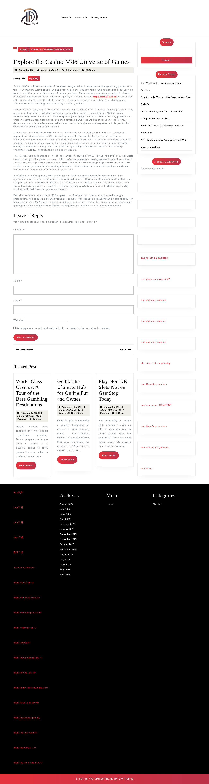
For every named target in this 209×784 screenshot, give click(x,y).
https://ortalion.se (23, 582)
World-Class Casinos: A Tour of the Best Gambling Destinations (32, 393)
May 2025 (65, 569)
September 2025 (68, 549)
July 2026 (65, 509)
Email (17, 300)
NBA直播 (18, 537)
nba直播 (18, 492)
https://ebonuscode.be (26, 597)
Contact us (81, 17)
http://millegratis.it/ (24, 672)
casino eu (146, 468)
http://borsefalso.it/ (24, 747)
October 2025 (67, 544)
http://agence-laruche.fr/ (27, 762)
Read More (27, 466)
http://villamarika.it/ (24, 627)
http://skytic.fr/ (22, 642)
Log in (109, 504)
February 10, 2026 (71, 407)
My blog (23, 49)
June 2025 (65, 564)
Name (17, 280)
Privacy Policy (99, 17)
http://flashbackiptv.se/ (26, 717)
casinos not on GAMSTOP (156, 405)
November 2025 (68, 539)
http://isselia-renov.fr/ (26, 702)
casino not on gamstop (154, 257)
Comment (19, 229)
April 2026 (65, 519)
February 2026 (67, 524)
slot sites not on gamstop (156, 363)
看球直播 (18, 552)
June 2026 (65, 514)
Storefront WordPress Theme (94, 778)
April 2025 (65, 574)
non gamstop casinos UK (155, 279)
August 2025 (66, 554)
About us (67, 17)
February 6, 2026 (30, 413)
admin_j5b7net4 (49, 70)
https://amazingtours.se (27, 612)
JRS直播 (18, 507)
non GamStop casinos (154, 384)
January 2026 (67, 529)
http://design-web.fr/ (25, 732)
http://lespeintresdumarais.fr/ (30, 687)
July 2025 (65, 559)
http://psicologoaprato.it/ (27, 657)
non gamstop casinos (153, 300)
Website (18, 320)
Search (166, 42)
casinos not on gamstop (155, 447)
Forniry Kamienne (23, 567)
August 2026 (66, 504)
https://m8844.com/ (105, 96)
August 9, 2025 (111, 407)
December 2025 (68, 534)
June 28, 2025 (26, 70)
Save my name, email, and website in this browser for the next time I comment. (63, 328)
